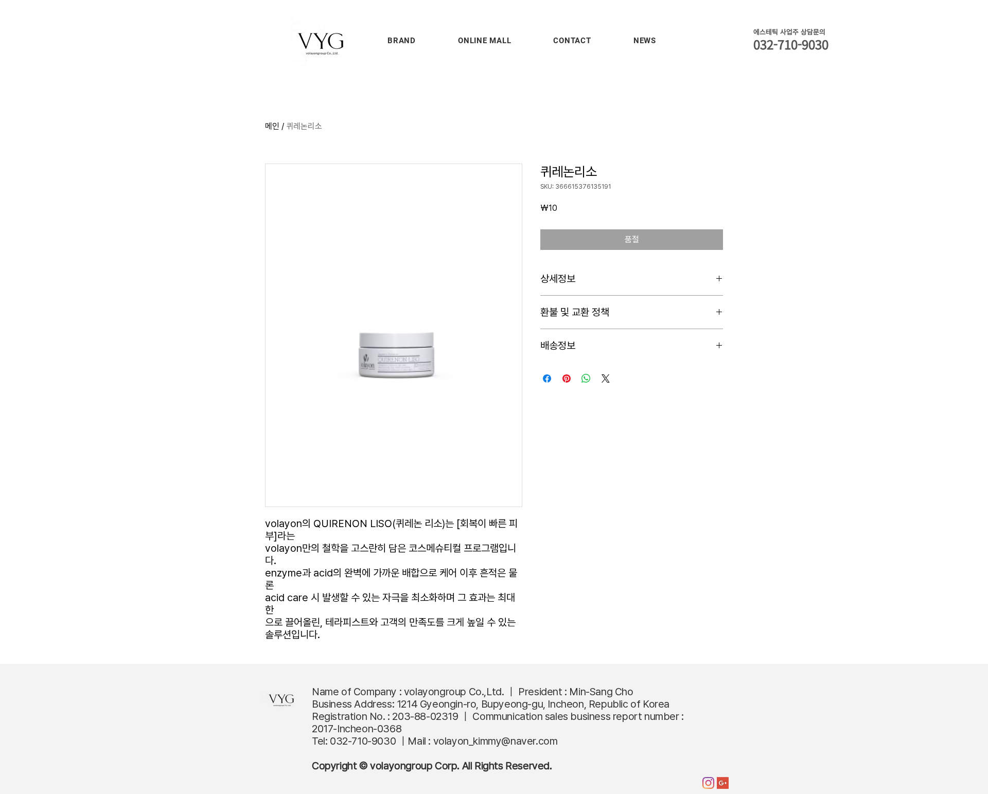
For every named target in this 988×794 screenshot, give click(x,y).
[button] (401, 40)
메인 (272, 126)
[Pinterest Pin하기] (566, 378)
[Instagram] (708, 783)
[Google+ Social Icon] (723, 783)
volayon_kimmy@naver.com (495, 741)
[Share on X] (605, 378)
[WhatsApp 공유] (586, 378)
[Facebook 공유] (547, 378)
